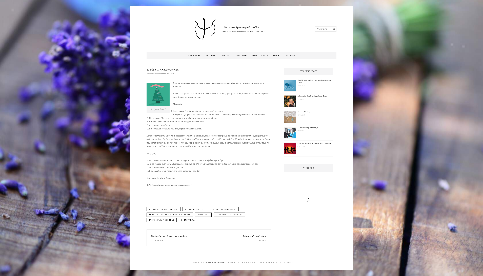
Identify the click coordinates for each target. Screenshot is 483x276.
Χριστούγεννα (188, 220)
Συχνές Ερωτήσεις (260, 55)
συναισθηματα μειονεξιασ (161, 220)
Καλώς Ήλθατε (194, 55)
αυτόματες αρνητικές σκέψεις (163, 209)
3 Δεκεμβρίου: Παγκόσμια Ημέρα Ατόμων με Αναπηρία (314, 143)
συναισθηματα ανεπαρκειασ (229, 215)
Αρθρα (276, 55)
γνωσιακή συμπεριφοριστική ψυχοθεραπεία (169, 215)
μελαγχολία (203, 215)
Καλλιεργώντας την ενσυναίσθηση (307, 128)
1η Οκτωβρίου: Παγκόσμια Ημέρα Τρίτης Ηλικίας (312, 96)
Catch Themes (286, 262)
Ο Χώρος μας (241, 55)
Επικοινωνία (289, 55)
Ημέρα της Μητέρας (303, 112)
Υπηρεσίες (226, 55)
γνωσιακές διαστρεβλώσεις (223, 209)
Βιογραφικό (211, 55)
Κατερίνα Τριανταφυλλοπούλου (242, 27)
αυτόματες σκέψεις (194, 209)
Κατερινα (170, 74)
